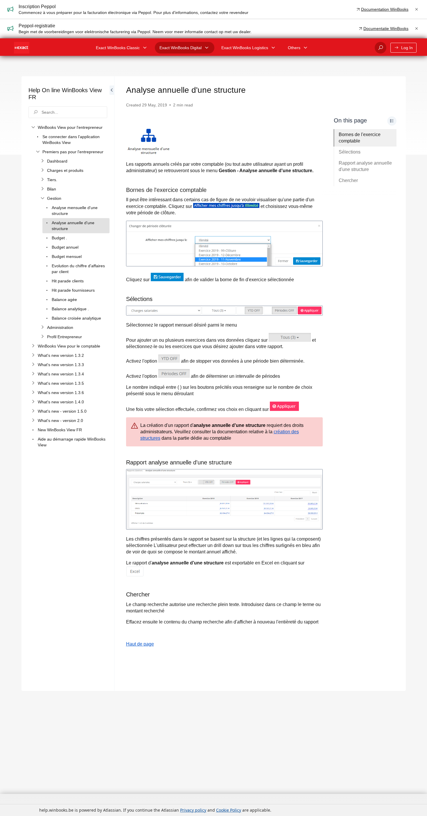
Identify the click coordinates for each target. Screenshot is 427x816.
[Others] (305, 48)
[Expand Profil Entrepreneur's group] (42, 336)
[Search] (380, 48)
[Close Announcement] (416, 9)
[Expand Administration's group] (42, 327)
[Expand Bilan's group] (42, 189)
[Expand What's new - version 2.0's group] (33, 420)
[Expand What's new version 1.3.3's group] (33, 364)
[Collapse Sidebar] (112, 383)
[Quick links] (21, 48)
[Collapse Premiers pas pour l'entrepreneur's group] (37, 151)
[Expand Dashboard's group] (42, 161)
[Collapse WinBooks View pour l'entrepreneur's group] (33, 127)
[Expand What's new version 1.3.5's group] (33, 383)
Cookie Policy (228, 810)
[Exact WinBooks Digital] (207, 48)
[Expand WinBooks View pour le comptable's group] (33, 346)
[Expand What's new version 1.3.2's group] (33, 355)
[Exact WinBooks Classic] (145, 48)
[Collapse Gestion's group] (42, 198)
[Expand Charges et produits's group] (42, 170)
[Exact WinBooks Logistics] (273, 48)
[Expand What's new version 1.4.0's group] (33, 402)
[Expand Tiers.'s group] (42, 179)
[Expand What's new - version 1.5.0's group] (33, 411)
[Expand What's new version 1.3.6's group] (33, 392)
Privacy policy (193, 810)
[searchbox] (67, 112)
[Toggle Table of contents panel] (392, 121)
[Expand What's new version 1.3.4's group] (33, 374)
